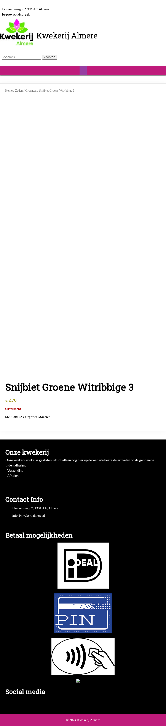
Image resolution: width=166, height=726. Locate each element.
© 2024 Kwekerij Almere (83, 720)
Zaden (19, 90)
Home (9, 90)
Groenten (31, 90)
